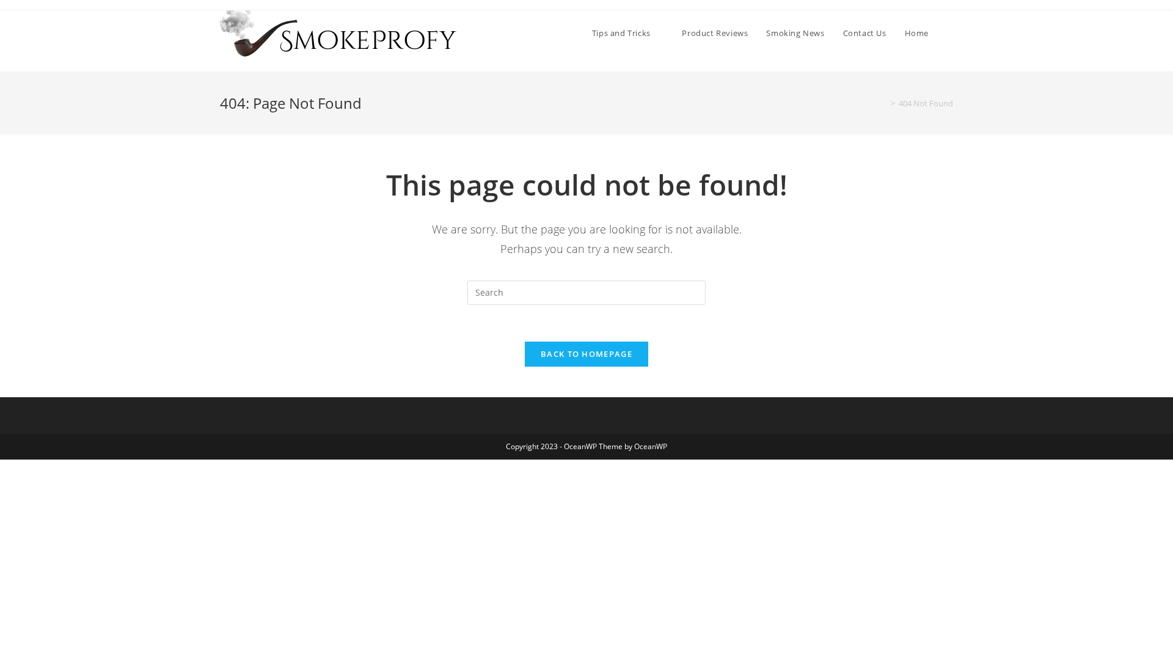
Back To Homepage (586, 353)
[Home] (884, 103)
